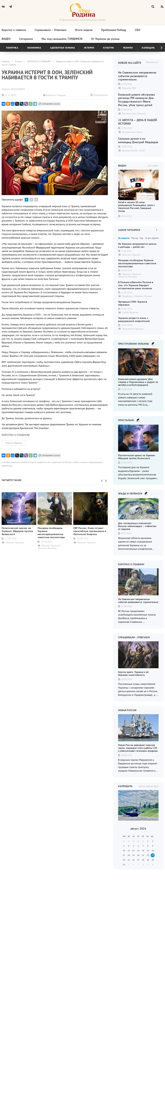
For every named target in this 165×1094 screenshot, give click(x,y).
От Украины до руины (105, 39)
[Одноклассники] (8, 104)
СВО (137, 30)
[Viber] (26, 104)
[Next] (158, 48)
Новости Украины (13, 443)
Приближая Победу (113, 30)
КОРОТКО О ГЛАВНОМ (38, 61)
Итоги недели (83, 30)
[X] (17, 104)
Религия (128, 47)
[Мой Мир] (13, 104)
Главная (6, 61)
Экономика (34, 47)
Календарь (148, 47)
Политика (12, 47)
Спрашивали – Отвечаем (50, 30)
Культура (108, 47)
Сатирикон (26, 39)
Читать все (152, 62)
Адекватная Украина (62, 47)
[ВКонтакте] (3, 104)
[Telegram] (35, 104)
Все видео (153, 165)
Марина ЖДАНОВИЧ (13, 89)
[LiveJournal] (22, 104)
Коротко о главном (14, 30)
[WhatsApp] (31, 104)
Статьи (18, 61)
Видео (6, 39)
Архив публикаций (148, 786)
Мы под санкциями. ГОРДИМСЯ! (62, 39)
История (89, 47)
